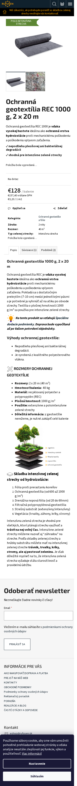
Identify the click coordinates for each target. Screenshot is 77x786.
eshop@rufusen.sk (21, 733)
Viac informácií (32, 753)
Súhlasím (37, 776)
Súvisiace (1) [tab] (29, 250)
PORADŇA (9, 701)
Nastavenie (37, 764)
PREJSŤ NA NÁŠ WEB (16, 678)
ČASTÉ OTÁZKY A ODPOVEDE (21, 710)
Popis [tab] (13, 250)
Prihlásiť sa (17, 644)
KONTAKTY (10, 683)
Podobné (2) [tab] (48, 250)
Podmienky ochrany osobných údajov (26, 692)
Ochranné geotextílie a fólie (49, 218)
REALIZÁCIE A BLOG (15, 706)
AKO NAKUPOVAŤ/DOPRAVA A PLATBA (26, 673)
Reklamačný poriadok (16, 696)
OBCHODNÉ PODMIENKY (17, 687)
